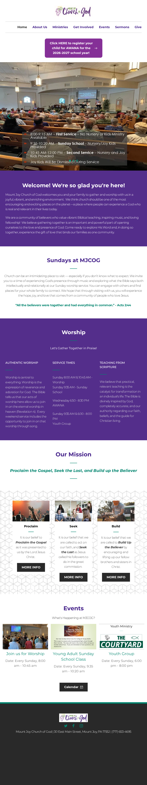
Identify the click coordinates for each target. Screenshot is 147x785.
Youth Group (121, 653)
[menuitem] (22, 27)
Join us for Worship (25, 653)
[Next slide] (138, 116)
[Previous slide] (9, 116)
